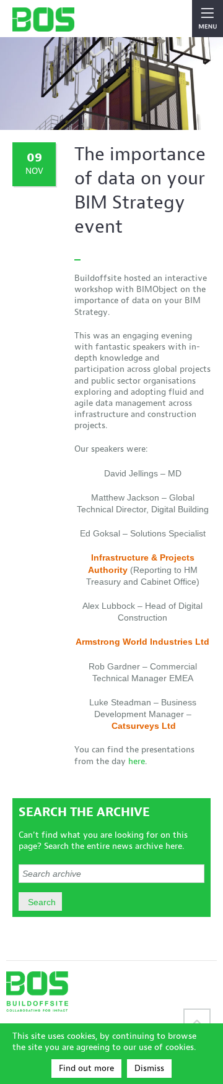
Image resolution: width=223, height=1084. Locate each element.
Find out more (86, 1068)
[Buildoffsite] (43, 19)
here (136, 761)
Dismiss (149, 1068)
